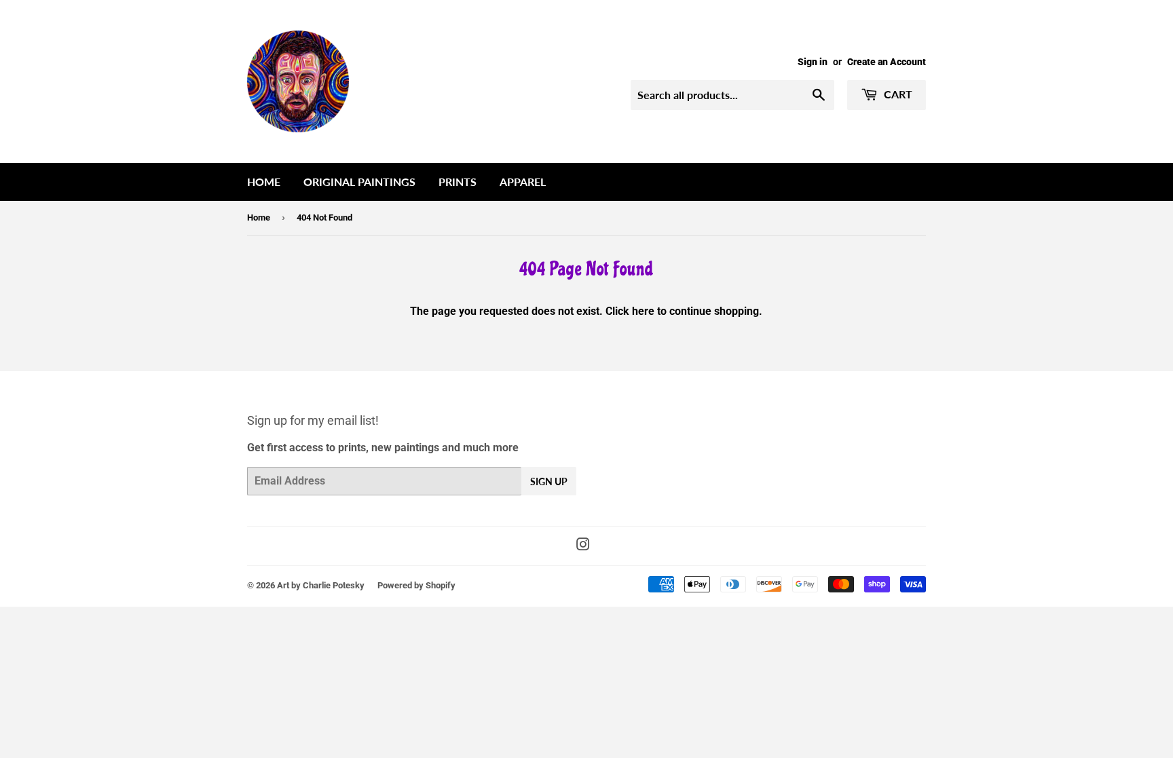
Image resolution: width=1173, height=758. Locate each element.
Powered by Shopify (416, 585)
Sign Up (548, 481)
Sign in (812, 61)
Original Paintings (359, 181)
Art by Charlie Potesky (321, 585)
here (643, 311)
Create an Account (886, 61)
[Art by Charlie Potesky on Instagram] (583, 545)
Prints (458, 181)
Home (263, 181)
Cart (896, 94)
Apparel (523, 181)
